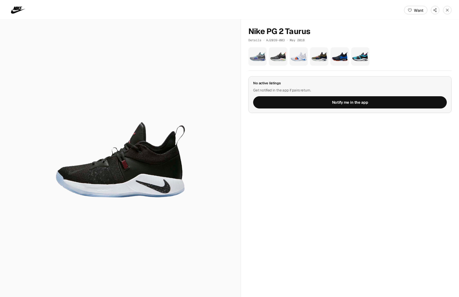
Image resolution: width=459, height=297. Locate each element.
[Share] (435, 10)
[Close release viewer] (447, 10)
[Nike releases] (18, 10)
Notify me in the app (350, 102)
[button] (120, 158)
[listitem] (257, 56)
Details (254, 40)
